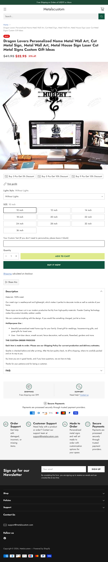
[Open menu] (5, 9)
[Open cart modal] (102, 9)
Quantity (7, 250)
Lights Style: (15, 190)
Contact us (84, 394)
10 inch (19, 210)
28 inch (53, 223)
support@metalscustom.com (45, 436)
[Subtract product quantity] (6, 256)
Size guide (12, 183)
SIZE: (9, 204)
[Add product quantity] (16, 256)
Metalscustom (25, 548)
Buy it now (54, 264)
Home (5, 24)
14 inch (88, 210)
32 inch (88, 223)
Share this (12, 282)
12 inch (54, 210)
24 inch (19, 223)
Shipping (7, 273)
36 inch (19, 230)
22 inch (88, 216)
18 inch (20, 216)
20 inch (54, 216)
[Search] (101, 16)
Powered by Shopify (41, 548)
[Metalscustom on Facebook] (4, 538)
